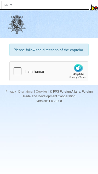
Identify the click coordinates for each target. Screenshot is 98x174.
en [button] (7, 4)
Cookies (42, 91)
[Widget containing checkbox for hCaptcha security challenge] (48, 71)
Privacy (10, 91)
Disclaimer (25, 91)
